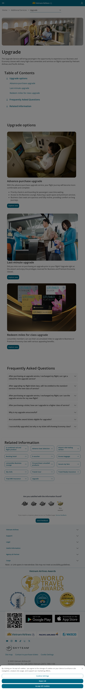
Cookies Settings (42, 676)
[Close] (82, 668)
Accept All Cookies (42, 686)
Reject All (42, 681)
